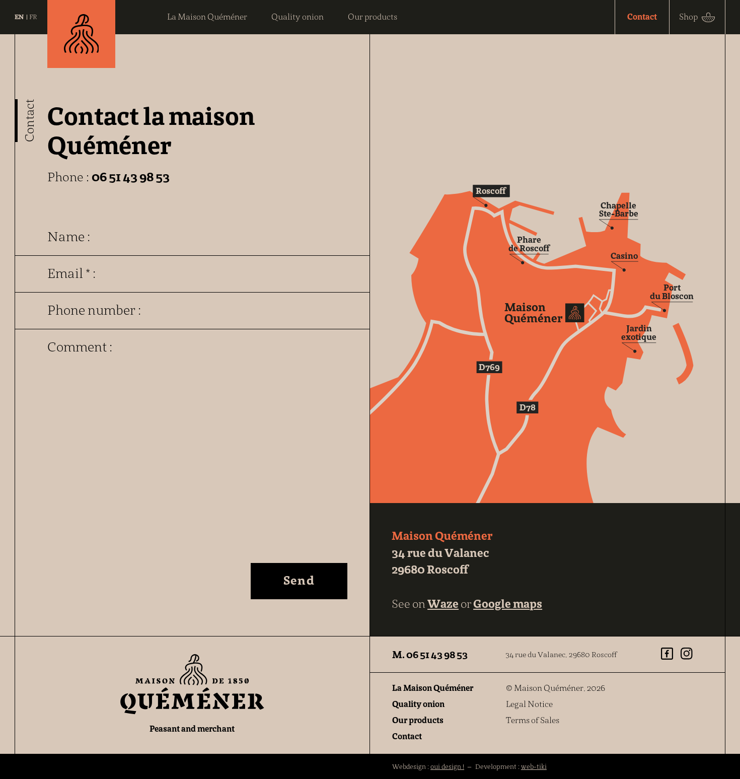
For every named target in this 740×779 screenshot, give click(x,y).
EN (19, 17)
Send (299, 580)
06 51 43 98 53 (131, 176)
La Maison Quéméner (432, 688)
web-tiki (534, 766)
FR (33, 17)
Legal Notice (529, 704)
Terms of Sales (532, 720)
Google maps (507, 603)
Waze (443, 603)
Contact (407, 736)
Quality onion (418, 704)
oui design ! (447, 766)
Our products (417, 720)
